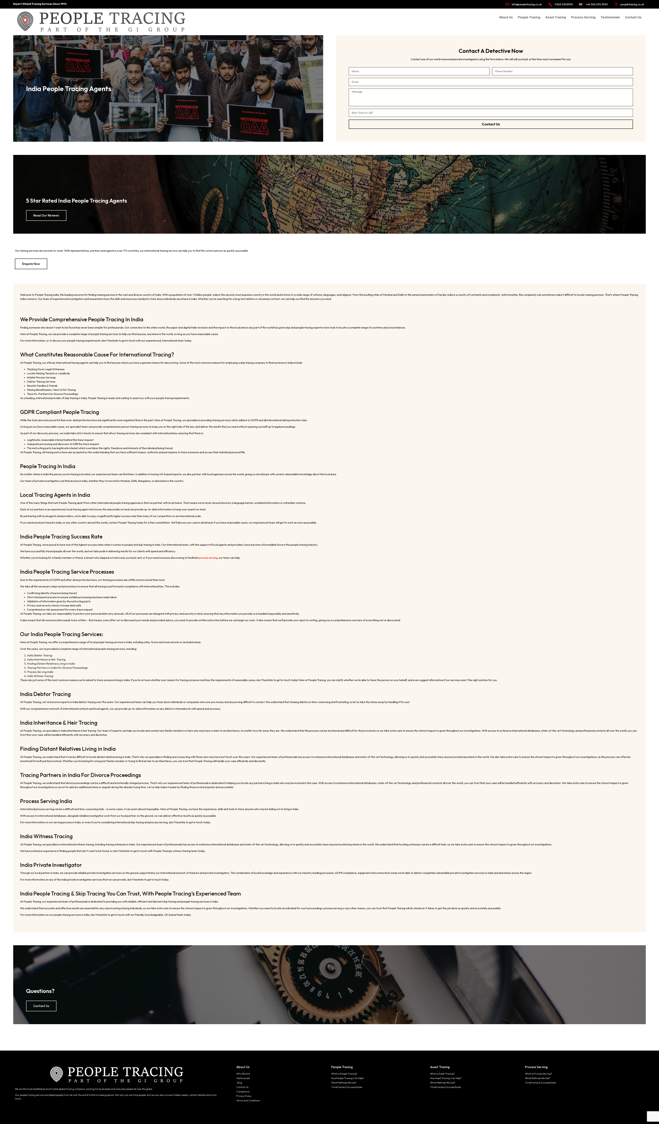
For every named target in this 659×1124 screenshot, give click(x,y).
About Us (506, 17)
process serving (208, 557)
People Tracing (529, 17)
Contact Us (633, 17)
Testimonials (610, 17)
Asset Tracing (555, 17)
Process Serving (583, 17)
